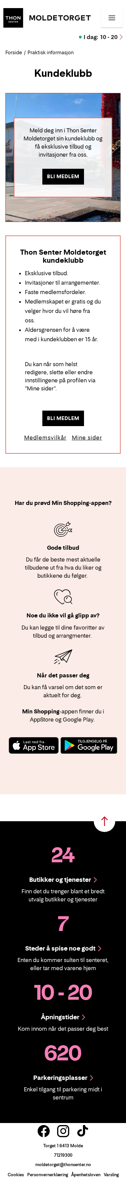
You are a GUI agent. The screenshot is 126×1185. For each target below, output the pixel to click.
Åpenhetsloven (85, 1174)
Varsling (111, 1174)
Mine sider (87, 437)
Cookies (16, 1174)
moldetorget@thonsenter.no (63, 1164)
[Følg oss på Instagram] (63, 1131)
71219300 (63, 1155)
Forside (13, 52)
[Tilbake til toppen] (104, 821)
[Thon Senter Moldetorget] (47, 17)
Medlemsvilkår (45, 437)
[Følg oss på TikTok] (83, 1131)
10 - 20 (101, 37)
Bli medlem (63, 176)
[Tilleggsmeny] (112, 17)
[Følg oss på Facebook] (44, 1131)
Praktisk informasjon (51, 52)
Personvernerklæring (47, 1174)
